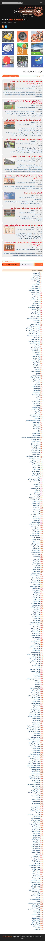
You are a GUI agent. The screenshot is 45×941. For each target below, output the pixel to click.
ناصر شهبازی (36, 884)
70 (18, 264)
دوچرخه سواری (35, 488)
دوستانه (37, 490)
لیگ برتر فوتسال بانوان (33, 679)
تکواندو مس (36, 403)
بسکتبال (37, 369)
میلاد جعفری (36, 869)
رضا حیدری (36, 509)
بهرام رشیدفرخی (35, 377)
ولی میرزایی (36, 911)
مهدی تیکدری (35, 830)
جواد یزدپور (36, 428)
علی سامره (36, 601)
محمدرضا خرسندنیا (34, 764)
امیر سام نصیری (35, 339)
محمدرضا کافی (35, 769)
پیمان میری (36, 392)
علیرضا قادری (36, 633)
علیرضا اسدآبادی (35, 624)
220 (12, 264)
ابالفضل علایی (36, 285)
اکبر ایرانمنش (36, 356)
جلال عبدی (36, 424)
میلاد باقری (36, 864)
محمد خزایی (36, 720)
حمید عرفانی (36, 464)
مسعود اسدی (36, 801)
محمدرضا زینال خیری (33, 765)
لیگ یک (37, 686)
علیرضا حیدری (35, 628)
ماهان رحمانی (36, 690)
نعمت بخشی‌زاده (35, 888)
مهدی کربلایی (36, 839)
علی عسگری (36, 605)
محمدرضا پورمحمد (34, 762)
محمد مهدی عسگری (34, 756)
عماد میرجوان (36, 637)
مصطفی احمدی (35, 807)
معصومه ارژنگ (35, 818)
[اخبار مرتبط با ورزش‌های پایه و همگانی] (22, 61)
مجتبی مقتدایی (35, 698)
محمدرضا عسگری (34, 767)
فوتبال (38, 667)
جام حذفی (37, 418)
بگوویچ (38, 373)
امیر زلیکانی (36, 337)
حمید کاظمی (36, 469)
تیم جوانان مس (35, 409)
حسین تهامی (36, 441)
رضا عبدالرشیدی (35, 515)
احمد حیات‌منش (35, 300)
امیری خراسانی (35, 347)
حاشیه (38, 432)
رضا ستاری (36, 511)
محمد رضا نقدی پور (34, 732)
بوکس (38, 383)
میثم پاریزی (36, 856)
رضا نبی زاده (36, 518)
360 (6, 264)
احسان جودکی (35, 292)
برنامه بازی (36, 368)
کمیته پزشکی (36, 920)
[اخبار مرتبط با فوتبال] (37, 49)
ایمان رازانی (36, 364)
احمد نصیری (36, 303)
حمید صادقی (36, 460)
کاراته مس (37, 913)
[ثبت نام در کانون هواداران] (37, 36)
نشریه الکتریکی (35, 886)
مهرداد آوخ (36, 843)
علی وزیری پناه (35, 615)
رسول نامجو (36, 505)
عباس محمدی (36, 577)
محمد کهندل (36, 760)
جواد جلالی (36, 426)
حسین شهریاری (35, 451)
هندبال (38, 897)
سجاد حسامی (36, 532)
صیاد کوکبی (36, 567)
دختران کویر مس (35, 481)
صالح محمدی (36, 564)
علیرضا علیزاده (35, 632)
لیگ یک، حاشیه (35, 688)
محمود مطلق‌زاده (35, 779)
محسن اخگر (36, 705)
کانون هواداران (35, 914)
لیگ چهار (37, 681)
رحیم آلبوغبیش (35, 500)
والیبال (38, 901)
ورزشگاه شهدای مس (34, 909)
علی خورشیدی (35, 598)
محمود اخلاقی (36, 771)
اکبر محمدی (36, 358)
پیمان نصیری (36, 394)
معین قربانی (36, 822)
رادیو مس (37, 496)
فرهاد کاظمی (36, 660)
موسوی (37, 854)
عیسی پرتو (36, 643)
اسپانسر (37, 311)
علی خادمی (36, 594)
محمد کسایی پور (35, 758)
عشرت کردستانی (35, 583)
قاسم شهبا (36, 675)
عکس (38, 639)
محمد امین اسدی (35, 713)
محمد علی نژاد (35, 747)
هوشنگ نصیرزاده (35, 899)
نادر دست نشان (35, 880)
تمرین (38, 400)
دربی (38, 483)
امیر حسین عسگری (34, 334)
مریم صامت (36, 794)
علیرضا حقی (36, 626)
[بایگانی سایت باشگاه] (8, 36)
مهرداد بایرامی (36, 845)
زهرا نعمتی (37, 520)
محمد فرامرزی (35, 750)
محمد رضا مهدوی (35, 730)
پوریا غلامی (36, 388)
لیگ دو (37, 682)
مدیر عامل (37, 782)
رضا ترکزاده (36, 507)
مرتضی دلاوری (35, 790)
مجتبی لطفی (36, 694)
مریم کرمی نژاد (35, 796)
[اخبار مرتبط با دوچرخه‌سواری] (37, 61)
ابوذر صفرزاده (36, 286)
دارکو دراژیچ (36, 473)
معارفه (38, 813)
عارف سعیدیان (35, 573)
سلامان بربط (36, 547)
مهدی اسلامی (36, 826)
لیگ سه (37, 684)
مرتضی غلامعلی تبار (34, 792)
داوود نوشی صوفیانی (34, 479)
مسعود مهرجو (36, 803)
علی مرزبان (36, 613)
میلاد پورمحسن (35, 867)
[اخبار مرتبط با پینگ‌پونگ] (8, 61)
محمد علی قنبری (35, 745)
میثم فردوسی (36, 860)
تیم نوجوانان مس (35, 415)
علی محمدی (36, 611)
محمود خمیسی (35, 773)
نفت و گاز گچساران (34, 890)
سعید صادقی (36, 543)
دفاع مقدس (36, 484)
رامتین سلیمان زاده (34, 498)
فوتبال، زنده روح (35, 669)
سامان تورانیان (35, 522)
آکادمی (38, 283)
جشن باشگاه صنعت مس (33, 420)
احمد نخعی (36, 302)
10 (21, 264)
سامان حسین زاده (34, 524)
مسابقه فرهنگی (35, 799)
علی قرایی (37, 609)
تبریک (38, 396)
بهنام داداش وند (35, 381)
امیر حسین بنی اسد (34, 326)
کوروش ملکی (36, 922)
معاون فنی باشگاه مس (33, 814)
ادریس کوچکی (35, 305)
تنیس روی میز (35, 402)
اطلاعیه (37, 315)
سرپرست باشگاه (35, 535)
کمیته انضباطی (35, 918)
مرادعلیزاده (36, 788)
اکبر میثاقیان (36, 360)
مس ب (38, 798)
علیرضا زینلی (36, 630)
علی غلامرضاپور (35, 607)
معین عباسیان (35, 820)
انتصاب (38, 354)
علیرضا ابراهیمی (35, 622)
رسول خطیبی (36, 501)
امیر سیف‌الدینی (35, 343)
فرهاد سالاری (36, 656)
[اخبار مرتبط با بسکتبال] (22, 49)
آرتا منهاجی (36, 273)
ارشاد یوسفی (36, 309)
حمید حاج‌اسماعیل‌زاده (33, 456)
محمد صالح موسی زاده (33, 739)
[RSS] (3, 27)
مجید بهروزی (36, 701)
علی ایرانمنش (36, 588)
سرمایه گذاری (36, 537)
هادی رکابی (36, 894)
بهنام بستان (36, 379)
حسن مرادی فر (35, 439)
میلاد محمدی (36, 877)
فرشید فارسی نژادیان (33, 654)
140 (15, 264)
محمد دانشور (36, 724)
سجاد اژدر (37, 528)
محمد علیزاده (36, 748)
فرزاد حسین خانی (34, 647)
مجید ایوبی (36, 699)
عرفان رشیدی (36, 581)
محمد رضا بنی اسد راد (33, 726)
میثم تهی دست (35, 858)
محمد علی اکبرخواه (34, 743)
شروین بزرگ (36, 554)
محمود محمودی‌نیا (34, 777)
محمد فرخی (36, 752)
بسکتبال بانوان (35, 371)
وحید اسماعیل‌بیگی (34, 903)
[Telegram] (6, 27)
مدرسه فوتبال (36, 781)
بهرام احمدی (36, 375)
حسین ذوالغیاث (35, 447)
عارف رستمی (36, 569)
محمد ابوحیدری (35, 709)
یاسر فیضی (36, 930)
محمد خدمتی (36, 718)
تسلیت (38, 398)
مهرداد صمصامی (35, 847)
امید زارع (37, 322)
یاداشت (37, 928)
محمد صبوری (36, 741)
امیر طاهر (37, 345)
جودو (38, 430)
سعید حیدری (36, 539)
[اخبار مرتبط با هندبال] (8, 49)
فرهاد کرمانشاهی (35, 662)
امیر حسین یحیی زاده (33, 336)
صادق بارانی (36, 560)
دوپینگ (37, 486)
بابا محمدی (36, 366)
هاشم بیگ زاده (35, 896)
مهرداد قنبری (36, 848)
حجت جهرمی (36, 435)
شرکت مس (36, 556)
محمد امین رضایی (34, 715)
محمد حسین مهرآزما (34, 716)
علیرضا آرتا (36, 620)
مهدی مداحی (36, 835)
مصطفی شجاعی (35, 811)
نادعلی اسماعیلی (35, 882)
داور (38, 477)
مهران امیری (36, 841)
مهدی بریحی (36, 828)
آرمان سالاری (36, 277)
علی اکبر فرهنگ (35, 586)
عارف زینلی (36, 571)
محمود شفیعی (36, 775)
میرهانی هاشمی (35, 862)
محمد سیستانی (35, 737)
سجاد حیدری (36, 534)
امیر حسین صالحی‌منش (33, 330)
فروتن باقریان (36, 666)
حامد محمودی (35, 434)
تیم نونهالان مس (35, 417)
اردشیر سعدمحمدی (34, 307)
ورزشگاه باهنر (36, 907)
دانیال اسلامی (36, 475)
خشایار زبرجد (36, 471)
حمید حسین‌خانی (34, 458)
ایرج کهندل (36, 362)
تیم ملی (37, 413)
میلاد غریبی (36, 875)
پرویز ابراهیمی (36, 386)
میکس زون (36, 879)
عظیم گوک (36, 584)
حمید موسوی (36, 468)
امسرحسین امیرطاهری (33, 319)
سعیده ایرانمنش (35, 545)
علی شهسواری (35, 603)
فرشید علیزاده (35, 652)
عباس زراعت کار (35, 575)
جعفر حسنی (36, 422)
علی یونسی (36, 618)
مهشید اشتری (36, 850)
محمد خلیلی (36, 722)
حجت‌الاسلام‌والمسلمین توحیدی (30, 437)
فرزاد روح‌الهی (36, 649)
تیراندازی (37, 405)
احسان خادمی (36, 294)
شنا (39, 558)
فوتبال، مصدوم (35, 671)
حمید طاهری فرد (35, 462)
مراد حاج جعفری (35, 786)
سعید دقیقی (36, 541)
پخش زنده (37, 385)
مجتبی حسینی (35, 692)
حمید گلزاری (36, 466)
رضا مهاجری (36, 517)
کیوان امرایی (36, 926)
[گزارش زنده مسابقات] (22, 36)
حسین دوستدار (35, 445)
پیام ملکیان (36, 390)
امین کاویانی (36, 352)
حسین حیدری (35, 443)
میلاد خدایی (36, 871)
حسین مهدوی (36, 452)
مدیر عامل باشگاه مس (33, 784)
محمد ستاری (36, 735)
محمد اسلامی (36, 711)
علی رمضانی (36, 600)
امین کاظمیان (36, 351)
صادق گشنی (36, 562)
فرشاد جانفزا (36, 650)
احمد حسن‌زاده (35, 298)
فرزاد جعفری (36, 645)
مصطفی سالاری (35, 809)
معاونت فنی (36, 816)
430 (3, 264)
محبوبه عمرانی (35, 703)
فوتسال (37, 673)
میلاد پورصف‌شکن (34, 865)
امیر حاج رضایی (35, 324)
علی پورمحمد (36, 590)
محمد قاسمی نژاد (35, 754)
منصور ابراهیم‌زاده (34, 824)
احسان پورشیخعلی (34, 290)
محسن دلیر (36, 707)
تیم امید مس (36, 407)
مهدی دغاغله (36, 831)
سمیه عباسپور (35, 550)
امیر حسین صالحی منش (33, 328)
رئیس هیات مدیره (34, 494)
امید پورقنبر (36, 320)
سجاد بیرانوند (36, 530)
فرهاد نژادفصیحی (35, 658)
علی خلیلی (36, 596)
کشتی (38, 916)
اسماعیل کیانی (35, 313)
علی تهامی (37, 592)
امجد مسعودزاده (35, 317)
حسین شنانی (36, 449)
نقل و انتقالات (36, 892)
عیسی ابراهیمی (35, 641)
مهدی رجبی (36, 833)
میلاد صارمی (36, 873)
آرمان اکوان (36, 275)
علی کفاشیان (36, 616)
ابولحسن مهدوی (35, 288)
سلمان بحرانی (36, 549)
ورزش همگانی (36, 905)
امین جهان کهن (35, 349)
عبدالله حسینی (35, 579)
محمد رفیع (36, 733)
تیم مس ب (37, 411)
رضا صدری (36, 513)
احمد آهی (37, 296)
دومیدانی (37, 492)
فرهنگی (37, 664)
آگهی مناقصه (36, 281)
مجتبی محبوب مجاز (34, 696)
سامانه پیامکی (35, 526)
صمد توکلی (36, 566)
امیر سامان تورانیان (34, 341)
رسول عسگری (36, 503)
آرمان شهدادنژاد (35, 279)
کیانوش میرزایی (35, 924)
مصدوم (38, 805)
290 (9, 264)
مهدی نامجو (36, 837)
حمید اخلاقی (36, 454)
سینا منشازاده (35, 552)
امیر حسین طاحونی (34, 332)
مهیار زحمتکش (35, 852)
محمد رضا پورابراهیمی (33, 728)
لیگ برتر (37, 677)
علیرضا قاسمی (35, 635)
